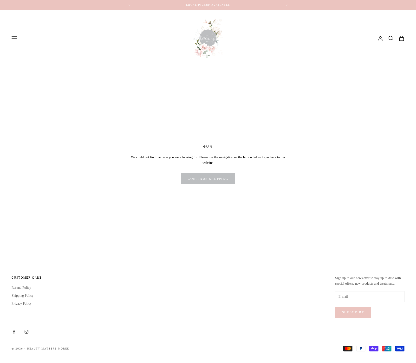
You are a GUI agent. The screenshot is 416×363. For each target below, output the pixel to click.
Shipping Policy (22, 295)
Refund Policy (21, 287)
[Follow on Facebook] (14, 331)
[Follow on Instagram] (26, 331)
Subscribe (353, 312)
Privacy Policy (22, 303)
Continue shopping (208, 179)
